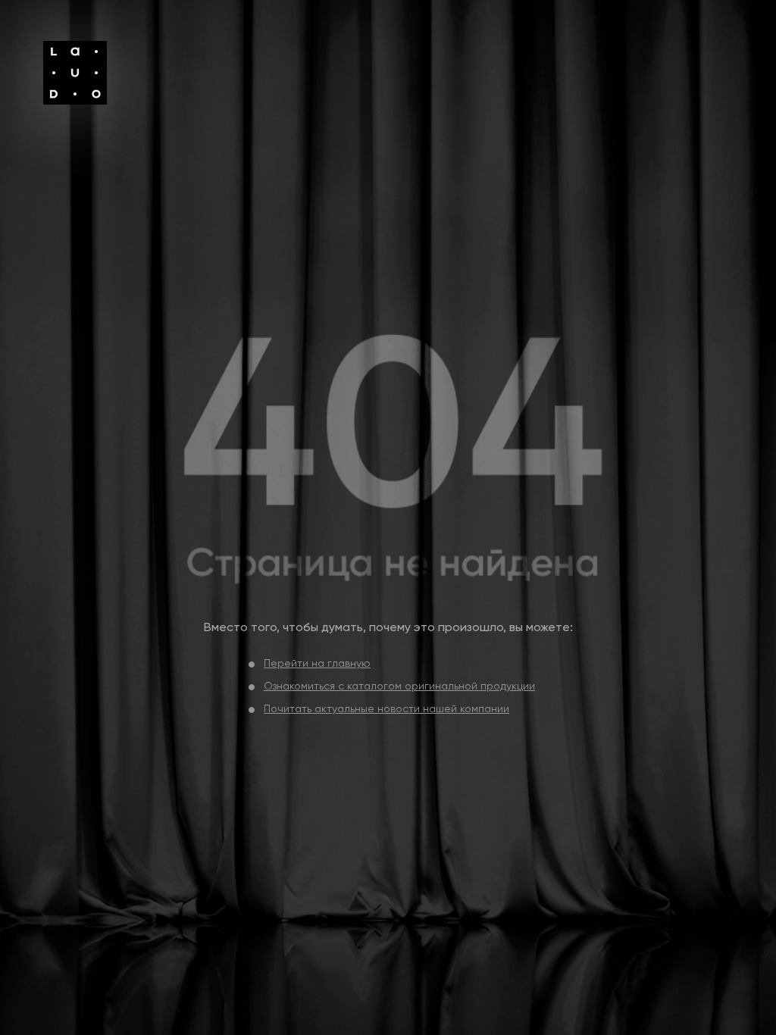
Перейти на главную (317, 663)
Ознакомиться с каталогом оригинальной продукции (399, 686)
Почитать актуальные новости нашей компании (386, 709)
